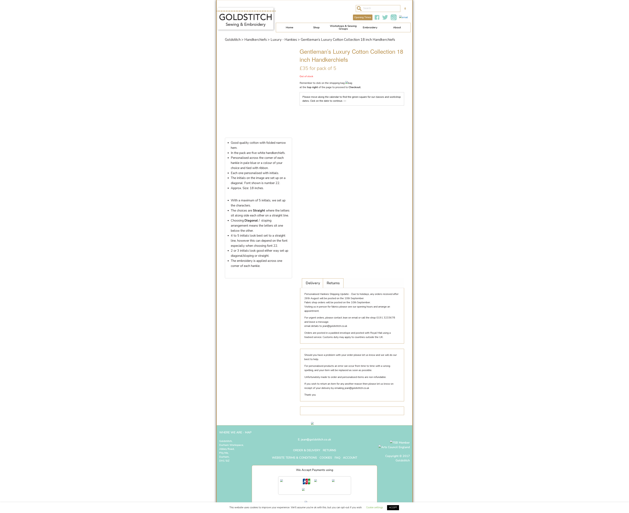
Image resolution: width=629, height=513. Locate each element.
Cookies (326, 458)
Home (289, 27)
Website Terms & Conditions (294, 458)
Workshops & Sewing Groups (343, 27)
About (397, 27)
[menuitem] (289, 27)
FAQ (337, 458)
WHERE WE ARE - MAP (235, 432)
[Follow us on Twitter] (385, 17)
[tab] (313, 283)
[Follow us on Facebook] (377, 17)
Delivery (313, 283)
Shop (316, 27)
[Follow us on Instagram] (394, 17)
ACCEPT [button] (393, 507)
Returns (333, 283)
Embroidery (370, 27)
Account (350, 458)
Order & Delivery (306, 450)
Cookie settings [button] (374, 507)
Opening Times (362, 17)
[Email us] (403, 17)
